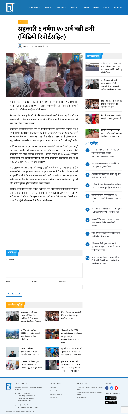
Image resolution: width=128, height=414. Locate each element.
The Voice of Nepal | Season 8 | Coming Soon (89, 388)
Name (9, 281)
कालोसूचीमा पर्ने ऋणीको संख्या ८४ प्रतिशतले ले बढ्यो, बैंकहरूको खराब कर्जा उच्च (107, 198)
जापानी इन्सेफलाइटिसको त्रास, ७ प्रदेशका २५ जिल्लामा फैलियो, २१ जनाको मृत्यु (107, 210)
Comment (10, 259)
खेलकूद (96, 8)
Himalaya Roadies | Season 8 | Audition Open (89, 393)
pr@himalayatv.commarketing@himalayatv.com (28, 406)
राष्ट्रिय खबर (75, 8)
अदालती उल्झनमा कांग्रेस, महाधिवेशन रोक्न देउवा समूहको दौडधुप (105, 165)
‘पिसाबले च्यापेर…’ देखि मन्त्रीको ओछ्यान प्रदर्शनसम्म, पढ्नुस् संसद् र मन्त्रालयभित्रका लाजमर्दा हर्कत (106, 153)
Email (35, 281)
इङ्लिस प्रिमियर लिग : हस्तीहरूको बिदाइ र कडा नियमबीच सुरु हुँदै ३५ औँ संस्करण (107, 186)
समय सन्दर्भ (118, 8)
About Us (53, 387)
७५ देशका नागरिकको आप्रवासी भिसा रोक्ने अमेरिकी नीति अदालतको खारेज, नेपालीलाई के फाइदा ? (105, 260)
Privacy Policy (54, 398)
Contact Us (53, 391)
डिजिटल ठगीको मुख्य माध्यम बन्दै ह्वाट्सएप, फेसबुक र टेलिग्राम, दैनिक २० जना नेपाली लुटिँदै (106, 247)
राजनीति (48, 8)
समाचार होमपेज (34, 8)
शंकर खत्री (25, 46)
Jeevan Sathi (81, 397)
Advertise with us (56, 394)
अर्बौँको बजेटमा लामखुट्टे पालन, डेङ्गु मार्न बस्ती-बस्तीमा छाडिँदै (106, 175)
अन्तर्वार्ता (106, 8)
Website (62, 281)
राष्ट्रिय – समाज (61, 8)
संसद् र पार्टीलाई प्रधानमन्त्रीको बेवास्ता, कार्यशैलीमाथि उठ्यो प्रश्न (106, 234)
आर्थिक (86, 8)
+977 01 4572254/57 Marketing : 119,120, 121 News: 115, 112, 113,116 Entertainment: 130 (26, 396)
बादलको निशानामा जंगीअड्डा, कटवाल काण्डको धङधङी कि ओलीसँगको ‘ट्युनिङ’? (105, 222)
